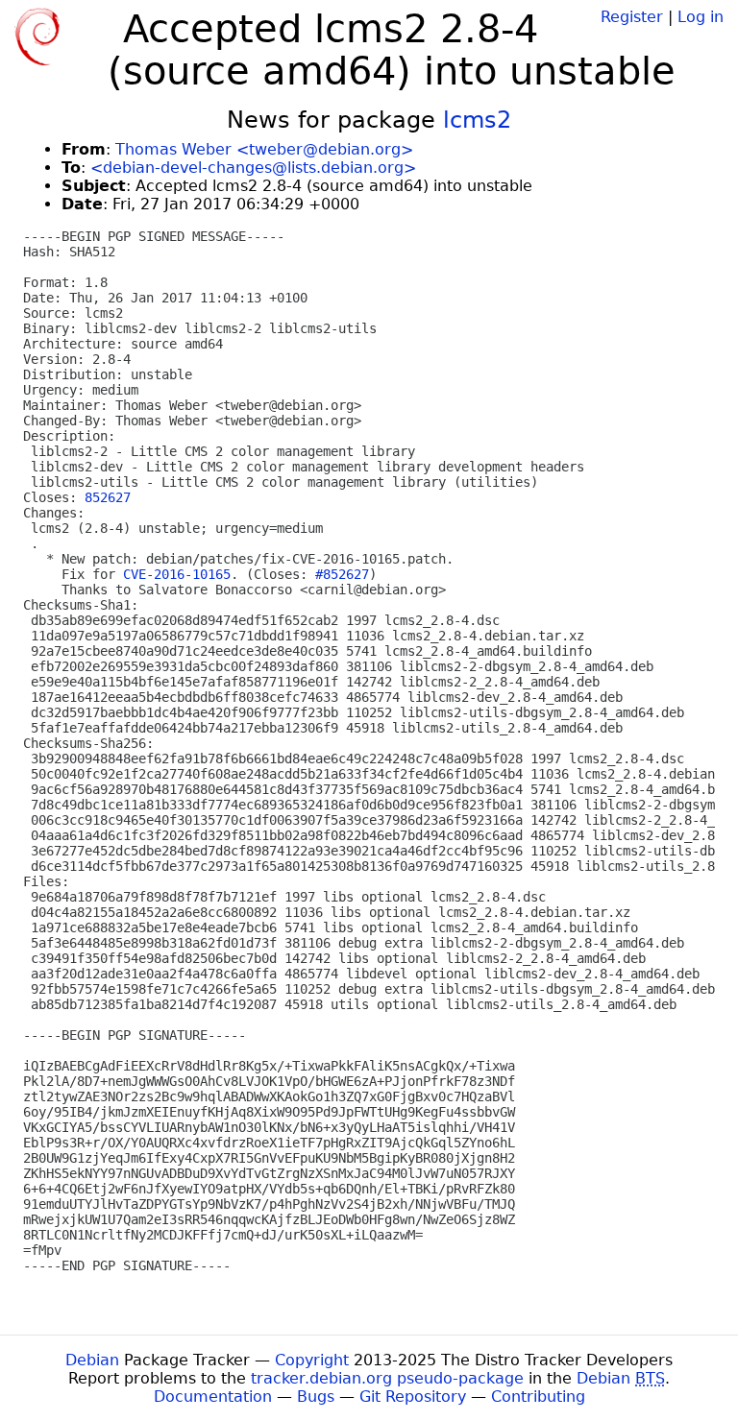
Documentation (213, 1396)
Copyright (312, 1360)
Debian (92, 1360)
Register (632, 17)
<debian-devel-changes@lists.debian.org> (253, 167)
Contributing (538, 1396)
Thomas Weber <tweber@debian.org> (264, 149)
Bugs (315, 1396)
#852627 (342, 574)
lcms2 (477, 120)
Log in (700, 17)
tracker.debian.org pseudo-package (387, 1378)
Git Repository (412, 1396)
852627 (108, 497)
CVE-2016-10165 (177, 574)
